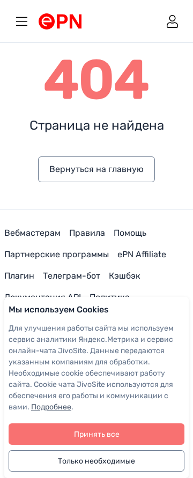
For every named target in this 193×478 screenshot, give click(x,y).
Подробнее (51, 407)
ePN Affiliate (141, 254)
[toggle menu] (21, 21)
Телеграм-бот (71, 276)
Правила (87, 233)
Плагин (19, 276)
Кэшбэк (124, 276)
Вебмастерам (32, 233)
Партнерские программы (56, 254)
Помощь (130, 233)
